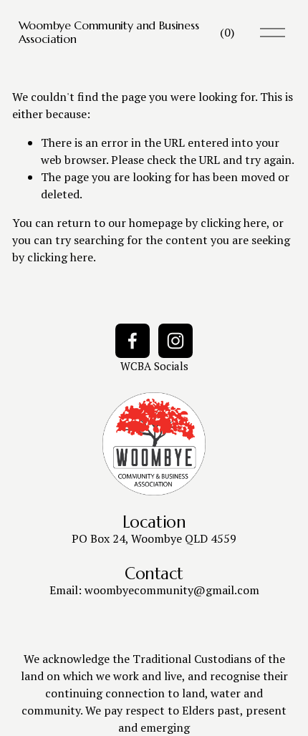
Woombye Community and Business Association (108, 32)
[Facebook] (132, 341)
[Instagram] (175, 341)
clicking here (233, 223)
